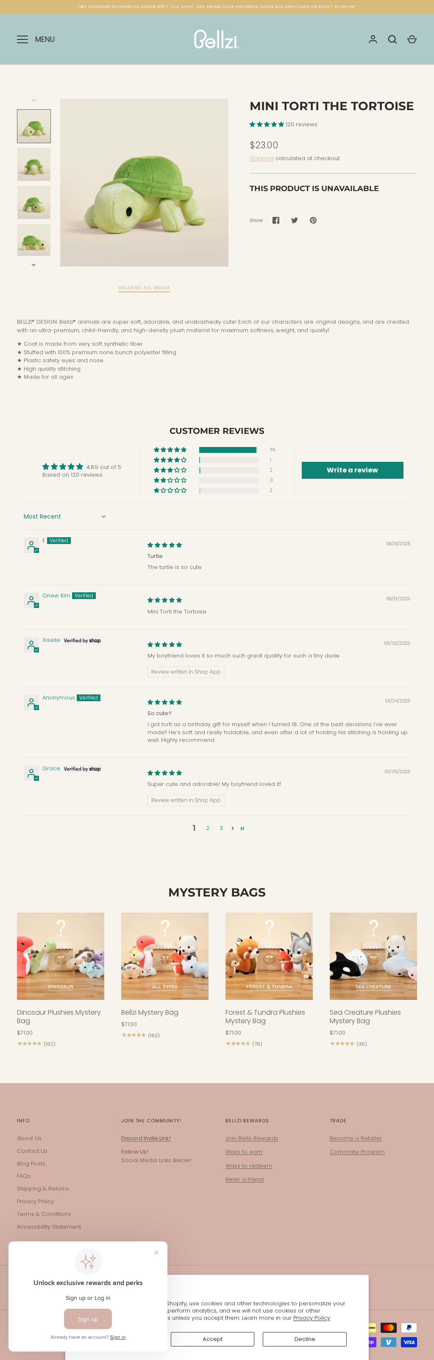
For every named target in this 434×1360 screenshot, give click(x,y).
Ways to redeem (248, 1166)
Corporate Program (357, 1152)
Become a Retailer (356, 1138)
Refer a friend (244, 1179)
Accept (213, 1339)
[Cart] (412, 39)
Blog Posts (31, 1164)
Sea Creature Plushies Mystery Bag (365, 1017)
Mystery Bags (217, 892)
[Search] (392, 39)
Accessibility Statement (49, 1227)
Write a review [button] (352, 470)
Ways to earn (243, 1152)
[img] (164, 545)
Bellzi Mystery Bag (149, 1012)
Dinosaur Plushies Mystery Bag (59, 1017)
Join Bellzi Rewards (251, 1138)
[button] (268, 124)
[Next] (34, 264)
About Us (29, 1138)
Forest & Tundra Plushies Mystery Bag (265, 1017)
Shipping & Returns (43, 1189)
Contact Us (32, 1151)
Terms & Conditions (44, 1214)
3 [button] (221, 828)
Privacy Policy (311, 1318)
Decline (305, 1339)
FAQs (24, 1176)
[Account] (373, 39)
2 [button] (207, 828)
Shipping (262, 158)
